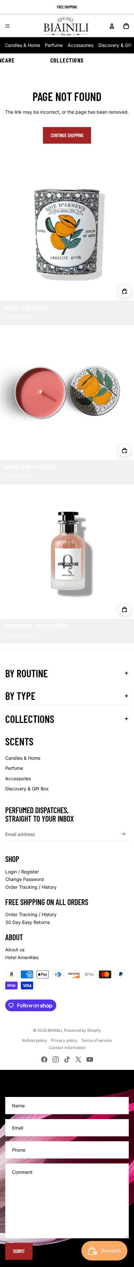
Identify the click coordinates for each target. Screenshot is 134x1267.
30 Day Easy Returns (27, 922)
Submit (19, 1251)
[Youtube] (90, 1059)
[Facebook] (44, 1059)
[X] (78, 1059)
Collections (67, 60)
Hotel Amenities (21, 957)
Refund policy (34, 1040)
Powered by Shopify (82, 1030)
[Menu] (7, 26)
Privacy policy (64, 1040)
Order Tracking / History (31, 887)
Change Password (24, 879)
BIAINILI (55, 1030)
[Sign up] (123, 834)
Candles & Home (22, 45)
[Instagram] (56, 1059)
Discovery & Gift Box (27, 788)
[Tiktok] (67, 1059)
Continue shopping (67, 135)
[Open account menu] (112, 26)
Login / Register (22, 871)
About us (14, 949)
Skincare (2, 60)
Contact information (67, 1047)
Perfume (54, 45)
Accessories (80, 45)
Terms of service (96, 1040)
